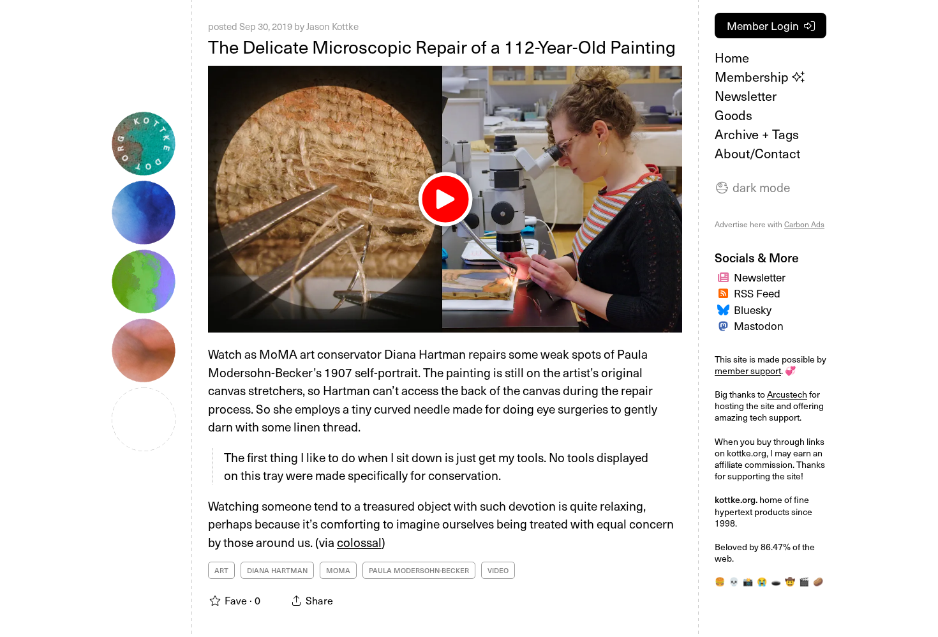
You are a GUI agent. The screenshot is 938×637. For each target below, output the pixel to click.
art (221, 570)
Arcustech (787, 394)
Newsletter (746, 95)
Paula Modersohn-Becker (419, 570)
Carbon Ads (804, 224)
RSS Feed (757, 293)
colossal (359, 542)
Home (732, 57)
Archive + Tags (757, 134)
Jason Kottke (332, 26)
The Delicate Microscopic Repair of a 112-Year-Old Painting (442, 46)
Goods (733, 114)
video (498, 570)
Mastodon (759, 325)
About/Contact (757, 153)
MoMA (338, 570)
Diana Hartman (277, 570)
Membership (753, 76)
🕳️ (776, 581)
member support (748, 370)
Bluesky (752, 309)
